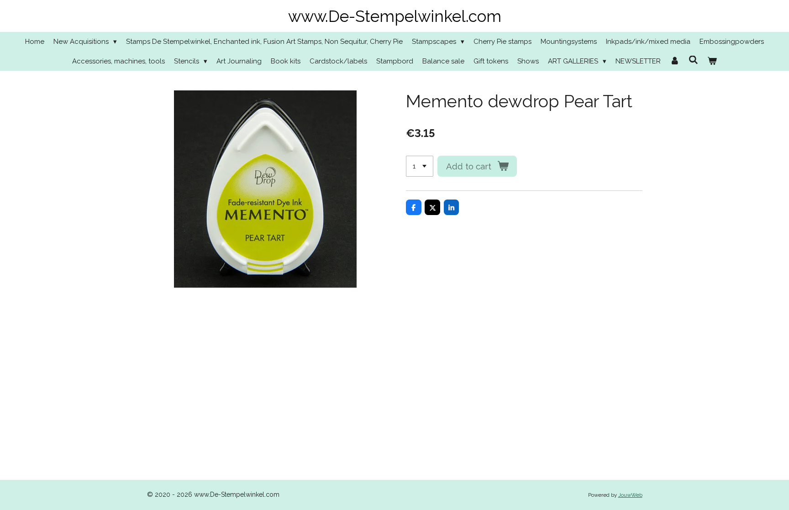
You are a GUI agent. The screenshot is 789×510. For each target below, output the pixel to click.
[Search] (693, 60)
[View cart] (712, 61)
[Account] (674, 61)
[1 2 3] (419, 166)
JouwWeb (630, 495)
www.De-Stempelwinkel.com (394, 16)
